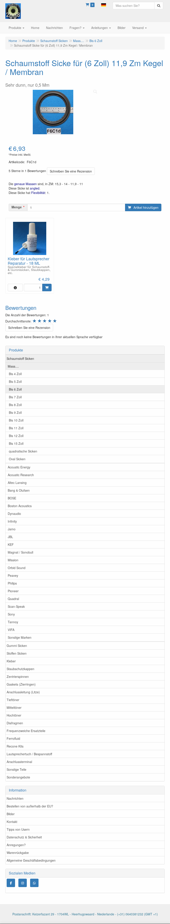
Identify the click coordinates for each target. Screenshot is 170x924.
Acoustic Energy (19, 467)
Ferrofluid (13, 738)
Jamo (11, 529)
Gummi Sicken (17, 645)
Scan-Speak (16, 606)
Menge (17, 207)
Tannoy (13, 622)
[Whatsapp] (34, 883)
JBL (10, 537)
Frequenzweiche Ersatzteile (26, 730)
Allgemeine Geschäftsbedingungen (31, 860)
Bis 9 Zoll (15, 412)
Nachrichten (15, 798)
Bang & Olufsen (19, 490)
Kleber (11, 661)
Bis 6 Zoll (15, 389)
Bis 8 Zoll (15, 405)
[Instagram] (22, 883)
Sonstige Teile (16, 769)
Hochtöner (14, 715)
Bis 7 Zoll (15, 397)
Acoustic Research (21, 475)
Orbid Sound (16, 568)
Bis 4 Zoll (15, 374)
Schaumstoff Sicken (20, 358)
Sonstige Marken (19, 637)
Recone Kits (15, 746)
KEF (11, 544)
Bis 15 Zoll (16, 443)
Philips (12, 583)
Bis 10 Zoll (16, 420)
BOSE (12, 498)
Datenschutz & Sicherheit (24, 837)
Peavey (13, 575)
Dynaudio (14, 513)
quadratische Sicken (23, 451)
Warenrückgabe (18, 852)
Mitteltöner (14, 707)
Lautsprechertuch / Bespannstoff (29, 754)
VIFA (11, 629)
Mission (13, 560)
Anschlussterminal (19, 761)
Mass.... (13, 366)
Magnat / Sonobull (20, 552)
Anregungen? (16, 845)
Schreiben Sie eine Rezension (71, 171)
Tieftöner (13, 700)
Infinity (12, 521)
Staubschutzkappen (20, 669)
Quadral (13, 598)
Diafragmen (15, 723)
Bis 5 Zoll (15, 381)
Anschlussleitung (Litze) (23, 692)
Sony (11, 614)
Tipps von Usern (18, 829)
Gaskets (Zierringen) (21, 684)
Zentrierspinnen (18, 676)
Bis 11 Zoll (16, 428)
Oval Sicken (17, 459)
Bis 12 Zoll (16, 435)
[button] (103, 4)
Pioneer (13, 591)
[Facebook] (11, 883)
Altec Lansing (17, 482)
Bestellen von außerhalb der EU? (30, 806)
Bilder (11, 814)
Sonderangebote (18, 777)
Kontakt (12, 821)
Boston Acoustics (20, 506)
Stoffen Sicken (17, 653)
